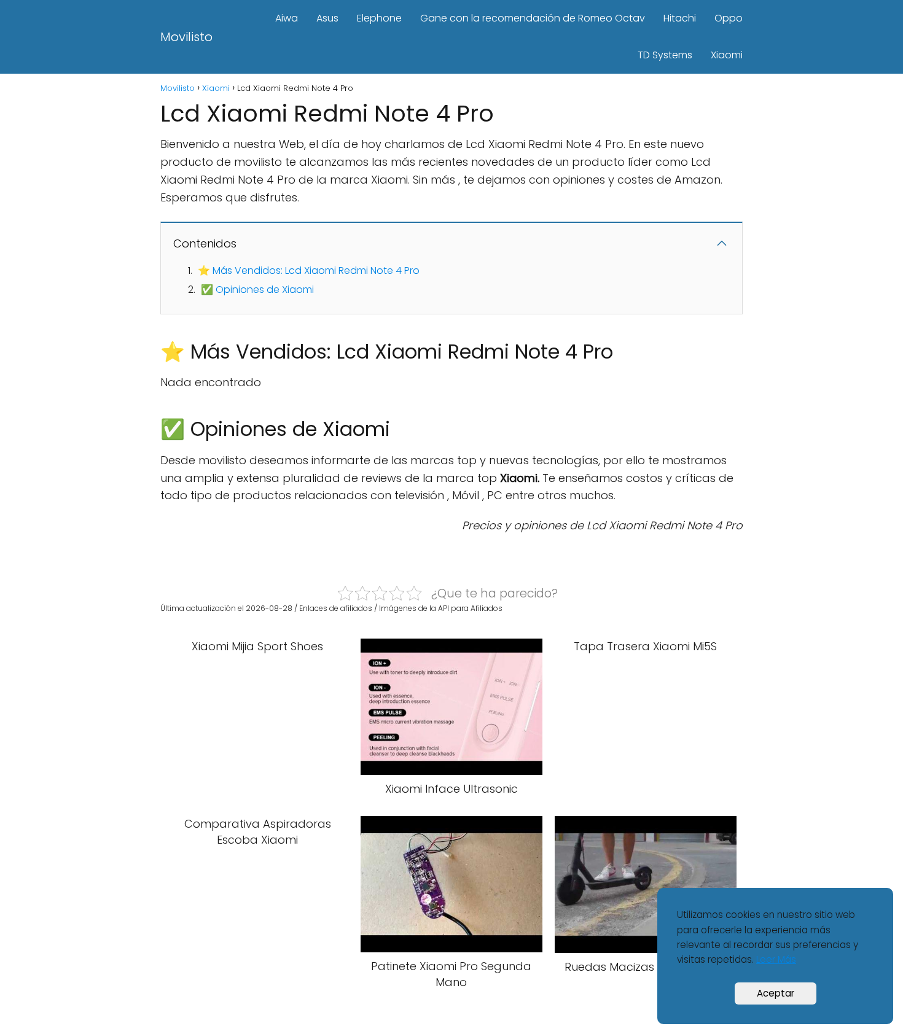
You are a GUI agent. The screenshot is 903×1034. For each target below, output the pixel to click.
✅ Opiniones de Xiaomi (257, 289)
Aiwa (286, 18)
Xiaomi (727, 55)
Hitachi (679, 18)
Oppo (728, 18)
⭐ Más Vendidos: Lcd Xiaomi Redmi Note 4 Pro (309, 270)
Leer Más (776, 959)
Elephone (379, 18)
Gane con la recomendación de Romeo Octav (532, 18)
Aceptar (775, 993)
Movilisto (186, 36)
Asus (327, 18)
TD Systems (665, 55)
